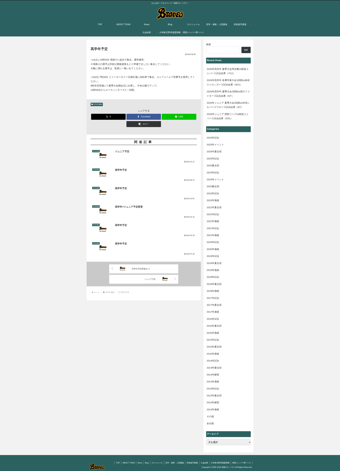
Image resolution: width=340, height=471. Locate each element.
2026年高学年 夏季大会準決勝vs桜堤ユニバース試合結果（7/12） (227, 71)
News (139, 463)
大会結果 (204, 463)
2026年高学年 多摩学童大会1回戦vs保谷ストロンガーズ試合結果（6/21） (228, 82)
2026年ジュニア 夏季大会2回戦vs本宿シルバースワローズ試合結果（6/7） (228, 105)
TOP (118, 463)
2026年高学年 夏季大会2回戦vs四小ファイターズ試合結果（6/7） (228, 93)
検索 (208, 44)
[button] (143, 124)
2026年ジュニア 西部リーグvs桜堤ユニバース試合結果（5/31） (227, 116)
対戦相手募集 (192, 463)
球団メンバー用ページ (241, 463)
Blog (147, 463)
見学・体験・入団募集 (174, 463)
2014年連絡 (98, 104)
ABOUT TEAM (129, 463)
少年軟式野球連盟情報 (220, 463)
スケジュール (157, 463)
